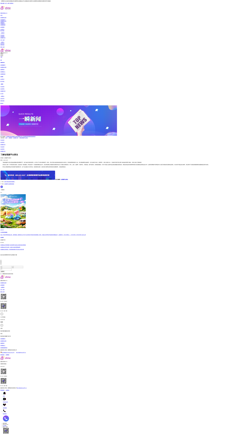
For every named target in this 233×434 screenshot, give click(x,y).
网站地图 (2, 3)
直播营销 (26, 136)
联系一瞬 (2, 47)
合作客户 (2, 29)
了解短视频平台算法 (23, 137)
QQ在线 (4, 425)
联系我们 (11, 3)
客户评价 (2, 30)
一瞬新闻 (2, 32)
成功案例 (2, 27)
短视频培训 (2, 24)
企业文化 (2, 43)
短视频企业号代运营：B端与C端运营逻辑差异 (10, 247)
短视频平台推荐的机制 (9, 183)
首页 (1, 15)
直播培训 (33, 136)
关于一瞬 (7, 3)
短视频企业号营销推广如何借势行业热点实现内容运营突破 (13, 244)
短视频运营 (8, 136)
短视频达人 (2, 23)
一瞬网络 (7, 354)
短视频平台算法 (64, 179)
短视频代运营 (3, 17)
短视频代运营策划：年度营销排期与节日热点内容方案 (12, 249)
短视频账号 (2, 19)
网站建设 (2, 354)
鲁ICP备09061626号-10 (21, 352)
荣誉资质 (2, 44)
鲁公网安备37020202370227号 (8, 352)
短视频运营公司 (20, 136)
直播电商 (30, 136)
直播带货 (2, 22)
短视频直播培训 (3, 347)
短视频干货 (2, 37)
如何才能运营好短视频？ (9, 181)
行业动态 (2, 35)
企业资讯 (2, 36)
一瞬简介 (2, 42)
